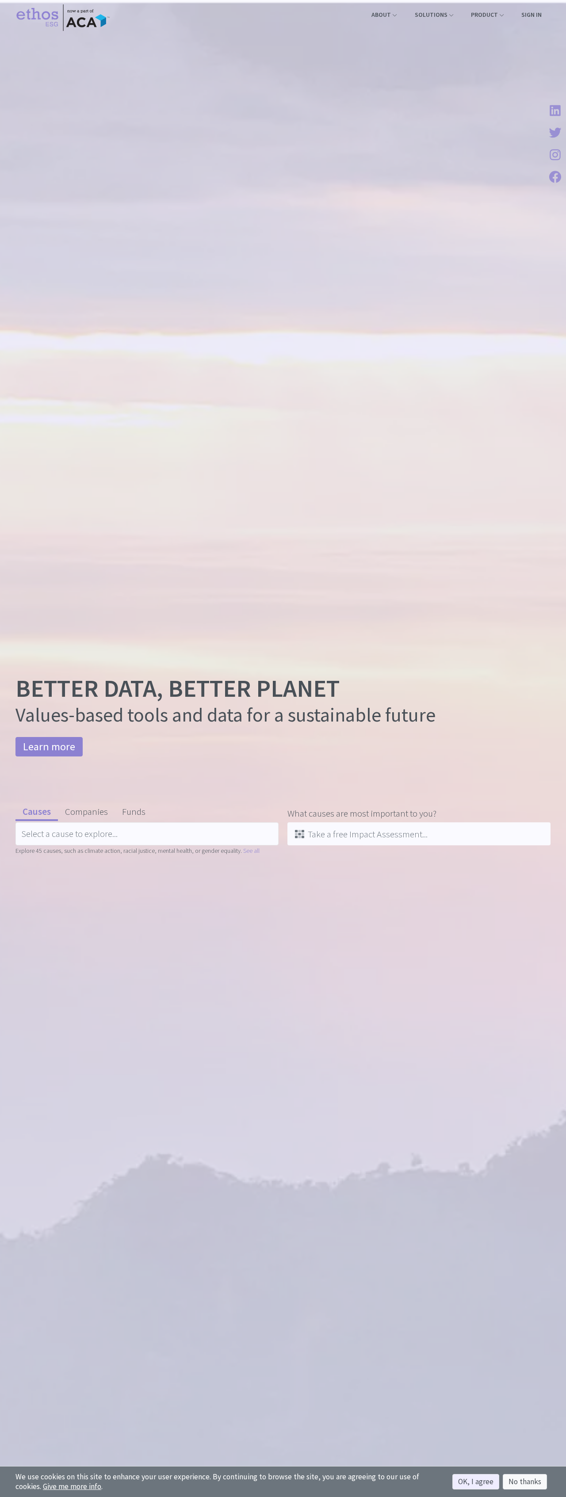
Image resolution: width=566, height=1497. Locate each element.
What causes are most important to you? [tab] (361, 813)
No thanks (525, 1481)
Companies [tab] (86, 811)
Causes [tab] (37, 811)
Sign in (531, 15)
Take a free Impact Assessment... (368, 834)
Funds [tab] (133, 811)
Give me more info (72, 1486)
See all (251, 851)
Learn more (49, 746)
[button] (384, 15)
